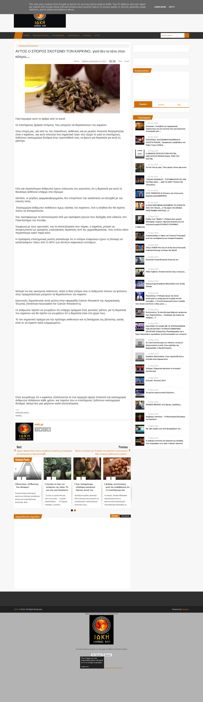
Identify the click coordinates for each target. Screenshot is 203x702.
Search (186, 35)
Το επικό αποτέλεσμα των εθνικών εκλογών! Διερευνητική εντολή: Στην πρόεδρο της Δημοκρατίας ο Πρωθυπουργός (164, 345)
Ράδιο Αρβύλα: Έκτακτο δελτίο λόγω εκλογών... (166, 272)
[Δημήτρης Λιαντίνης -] (139, 417)
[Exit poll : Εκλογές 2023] (139, 381)
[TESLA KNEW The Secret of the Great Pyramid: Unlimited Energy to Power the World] (139, 248)
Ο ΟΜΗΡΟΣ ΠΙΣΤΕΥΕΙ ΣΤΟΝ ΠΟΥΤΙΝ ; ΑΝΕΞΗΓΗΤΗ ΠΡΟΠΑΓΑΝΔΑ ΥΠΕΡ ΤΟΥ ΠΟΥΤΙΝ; (163, 156)
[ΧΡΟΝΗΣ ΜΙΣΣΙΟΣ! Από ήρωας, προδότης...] (139, 405)
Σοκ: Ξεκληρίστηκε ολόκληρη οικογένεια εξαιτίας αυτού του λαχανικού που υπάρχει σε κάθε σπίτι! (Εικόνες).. (87, 490)
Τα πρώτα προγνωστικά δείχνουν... (160, 393)
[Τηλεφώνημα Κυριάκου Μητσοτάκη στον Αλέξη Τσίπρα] (139, 284)
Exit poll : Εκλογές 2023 (156, 381)
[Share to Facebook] (30, 471)
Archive (161, 105)
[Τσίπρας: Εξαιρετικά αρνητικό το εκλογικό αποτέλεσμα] (139, 369)
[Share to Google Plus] (38, 471)
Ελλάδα (26, 35)
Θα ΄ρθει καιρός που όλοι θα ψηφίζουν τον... (164, 429)
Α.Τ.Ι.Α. (97, 35)
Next (129, 469)
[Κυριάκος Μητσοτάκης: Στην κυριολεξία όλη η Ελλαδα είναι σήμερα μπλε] (139, 356)
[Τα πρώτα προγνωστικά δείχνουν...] (139, 393)
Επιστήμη (87, 35)
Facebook (36, 429)
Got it (172, 7)
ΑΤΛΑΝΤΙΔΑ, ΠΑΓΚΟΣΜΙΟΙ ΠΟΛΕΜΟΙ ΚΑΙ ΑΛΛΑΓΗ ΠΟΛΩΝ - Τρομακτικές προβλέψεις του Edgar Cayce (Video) (165, 142)
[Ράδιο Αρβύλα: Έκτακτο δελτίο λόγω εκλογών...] (139, 272)
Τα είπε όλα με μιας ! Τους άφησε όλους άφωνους (166, 167)
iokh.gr (77, 61)
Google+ (45, 429)
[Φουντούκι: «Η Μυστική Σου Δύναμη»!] (27, 468)
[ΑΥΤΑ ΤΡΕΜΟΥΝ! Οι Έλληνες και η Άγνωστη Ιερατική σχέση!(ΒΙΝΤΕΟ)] (139, 193)
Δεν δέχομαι (97, 655)
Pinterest (49, 429)
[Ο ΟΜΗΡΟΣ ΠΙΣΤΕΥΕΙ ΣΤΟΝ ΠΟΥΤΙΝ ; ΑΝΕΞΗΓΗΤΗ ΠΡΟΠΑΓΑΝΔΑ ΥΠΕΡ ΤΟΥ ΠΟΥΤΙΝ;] (139, 154)
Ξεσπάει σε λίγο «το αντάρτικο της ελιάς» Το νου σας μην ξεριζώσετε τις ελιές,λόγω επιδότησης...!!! (57, 490)
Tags (179, 105)
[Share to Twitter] (34, 471)
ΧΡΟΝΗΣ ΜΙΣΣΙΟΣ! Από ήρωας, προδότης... (164, 405)
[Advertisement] (135, 14)
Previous (15, 469)
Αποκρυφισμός (58, 35)
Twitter (41, 429)
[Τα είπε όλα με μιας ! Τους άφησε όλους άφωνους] (139, 167)
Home (18, 35)
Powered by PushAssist (113, 668)
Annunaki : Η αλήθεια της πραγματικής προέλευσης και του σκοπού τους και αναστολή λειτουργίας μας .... (165, 128)
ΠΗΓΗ (17, 410)
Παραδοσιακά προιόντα (28, 46)
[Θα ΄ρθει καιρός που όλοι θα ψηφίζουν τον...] (139, 429)
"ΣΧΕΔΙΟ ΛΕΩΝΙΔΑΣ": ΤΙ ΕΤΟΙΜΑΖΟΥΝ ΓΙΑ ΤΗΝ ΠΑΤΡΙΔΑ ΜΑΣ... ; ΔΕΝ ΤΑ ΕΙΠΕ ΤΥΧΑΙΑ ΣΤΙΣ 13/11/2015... (166, 182)
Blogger (115, 516)
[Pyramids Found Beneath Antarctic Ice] (139, 260)
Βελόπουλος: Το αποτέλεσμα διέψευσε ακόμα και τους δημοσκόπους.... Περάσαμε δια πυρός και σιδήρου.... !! (166, 315)
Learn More (160, 7)
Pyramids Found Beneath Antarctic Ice (162, 260)
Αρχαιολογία (73, 35)
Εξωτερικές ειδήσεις (41, 35)
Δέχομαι (107, 655)
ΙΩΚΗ (16, 609)
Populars (143, 104)
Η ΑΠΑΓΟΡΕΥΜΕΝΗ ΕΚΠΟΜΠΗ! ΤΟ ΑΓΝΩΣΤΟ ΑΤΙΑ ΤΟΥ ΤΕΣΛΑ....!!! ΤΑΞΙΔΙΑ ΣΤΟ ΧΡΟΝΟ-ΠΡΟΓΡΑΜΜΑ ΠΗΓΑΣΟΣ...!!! (165, 208)
